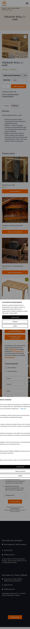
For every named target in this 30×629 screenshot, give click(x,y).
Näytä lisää (23, 408)
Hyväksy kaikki (15, 317)
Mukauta (15, 321)
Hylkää (15, 326)
